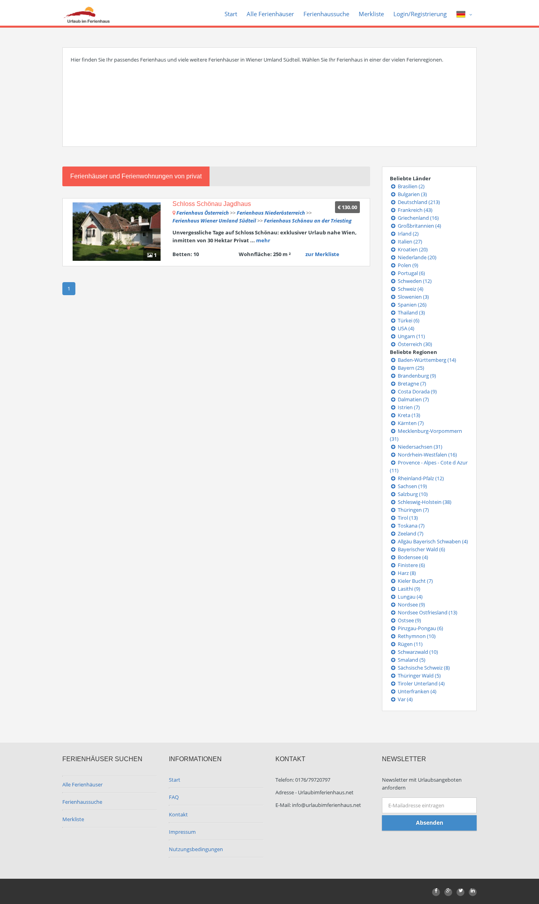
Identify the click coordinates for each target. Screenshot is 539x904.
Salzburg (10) (412, 494)
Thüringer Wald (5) (419, 675)
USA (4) (405, 328)
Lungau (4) (410, 596)
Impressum (182, 831)
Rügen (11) (410, 644)
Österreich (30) (414, 344)
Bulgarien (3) (412, 194)
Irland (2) (408, 233)
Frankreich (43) (414, 209)
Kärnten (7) (410, 423)
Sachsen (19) (412, 486)
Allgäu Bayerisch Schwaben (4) (432, 541)
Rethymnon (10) (416, 636)
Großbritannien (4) (419, 225)
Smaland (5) (411, 659)
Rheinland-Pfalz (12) (420, 478)
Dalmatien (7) (413, 399)
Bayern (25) (410, 367)
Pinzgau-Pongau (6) (420, 628)
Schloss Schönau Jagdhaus (211, 203)
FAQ (174, 797)
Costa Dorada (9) (417, 391)
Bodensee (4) (412, 557)
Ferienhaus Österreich (202, 212)
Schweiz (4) (410, 288)
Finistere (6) (411, 565)
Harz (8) (406, 572)
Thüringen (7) (413, 509)
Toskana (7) (411, 525)
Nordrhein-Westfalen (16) (427, 454)
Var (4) (405, 699)
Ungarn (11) (411, 336)
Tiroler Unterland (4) (421, 683)
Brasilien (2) (411, 186)
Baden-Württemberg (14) (426, 359)
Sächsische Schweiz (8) (423, 667)
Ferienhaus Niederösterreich (271, 212)
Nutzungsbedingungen (196, 849)
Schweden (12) (414, 280)
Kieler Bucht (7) (415, 580)
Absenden (429, 822)
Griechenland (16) (418, 217)
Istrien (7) (408, 407)
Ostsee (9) (409, 620)
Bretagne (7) (411, 383)
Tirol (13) (407, 517)
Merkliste (371, 14)
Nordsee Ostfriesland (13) (427, 612)
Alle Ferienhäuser (270, 14)
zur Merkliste (322, 254)
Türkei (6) (408, 320)
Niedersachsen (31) (419, 446)
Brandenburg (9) (416, 375)
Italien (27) (409, 241)
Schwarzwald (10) (417, 651)
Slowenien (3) (413, 296)
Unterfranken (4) (416, 691)
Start (231, 14)
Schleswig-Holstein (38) (424, 501)
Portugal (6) (411, 273)
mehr (263, 240)
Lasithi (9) (408, 588)
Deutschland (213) (418, 202)
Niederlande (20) (416, 257)
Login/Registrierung (420, 14)
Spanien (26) (412, 304)
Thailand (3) (411, 312)
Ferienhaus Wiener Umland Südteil (214, 220)
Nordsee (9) (411, 604)
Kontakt (178, 814)
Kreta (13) (408, 415)
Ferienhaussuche (326, 14)
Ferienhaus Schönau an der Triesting (308, 220)
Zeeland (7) (410, 533)
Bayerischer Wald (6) (421, 549)
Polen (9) (407, 265)
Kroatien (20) (412, 249)
